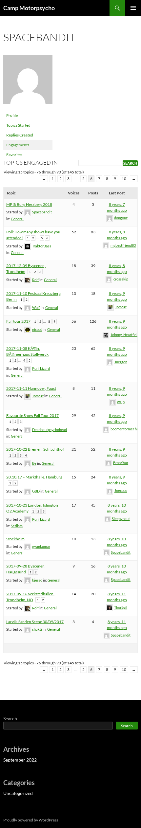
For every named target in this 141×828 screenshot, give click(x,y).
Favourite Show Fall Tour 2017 (32, 415)
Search (10, 718)
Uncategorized (18, 793)
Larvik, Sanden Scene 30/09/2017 (35, 621)
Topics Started (18, 125)
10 (124, 178)
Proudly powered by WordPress (30, 820)
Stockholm (15, 538)
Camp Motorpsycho (29, 7)
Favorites (14, 154)
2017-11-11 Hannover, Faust (31, 388)
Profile (12, 115)
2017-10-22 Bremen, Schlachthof (35, 449)
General (17, 219)
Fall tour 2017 (18, 321)
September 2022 (20, 760)
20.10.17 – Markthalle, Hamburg (34, 477)
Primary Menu (133, 8)
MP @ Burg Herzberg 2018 (29, 204)
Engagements (17, 144)
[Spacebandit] (27, 82)
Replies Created (19, 135)
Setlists (17, 526)
